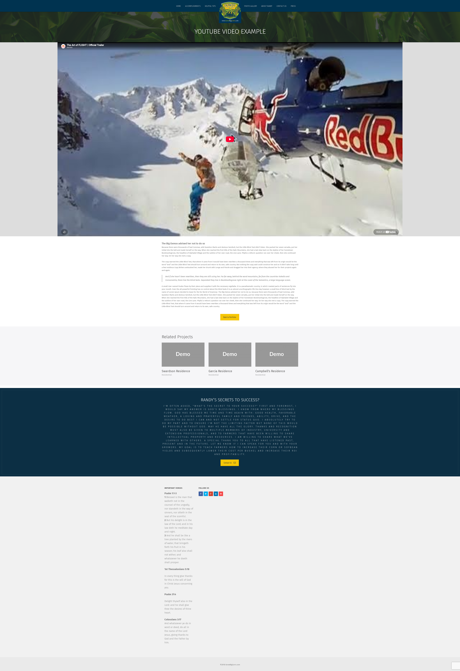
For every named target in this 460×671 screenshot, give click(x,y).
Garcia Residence (220, 371)
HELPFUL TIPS (210, 6)
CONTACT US (282, 6)
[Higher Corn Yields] (230, 11)
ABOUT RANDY (266, 6)
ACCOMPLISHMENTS (193, 6)
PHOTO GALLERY (250, 6)
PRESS (293, 6)
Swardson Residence (176, 371)
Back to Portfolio (229, 317)
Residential (167, 375)
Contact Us (228, 462)
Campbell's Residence (270, 371)
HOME (178, 6)
